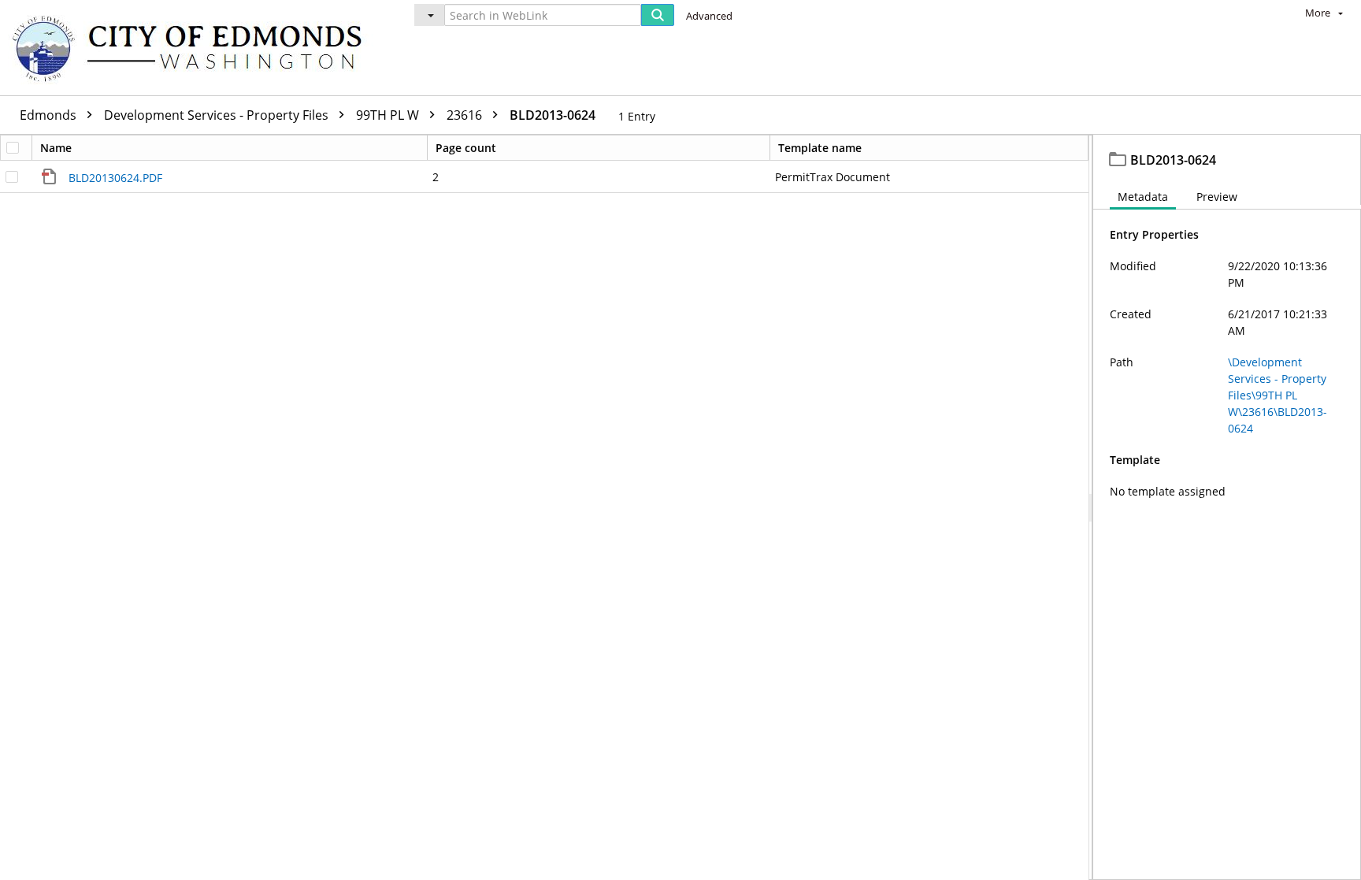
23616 (466, 115)
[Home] (194, 47)
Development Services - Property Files (218, 115)
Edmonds (50, 115)
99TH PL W (389, 115)
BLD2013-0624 (552, 115)
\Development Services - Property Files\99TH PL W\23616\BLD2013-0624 (1277, 395)
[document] (1227, 507)
